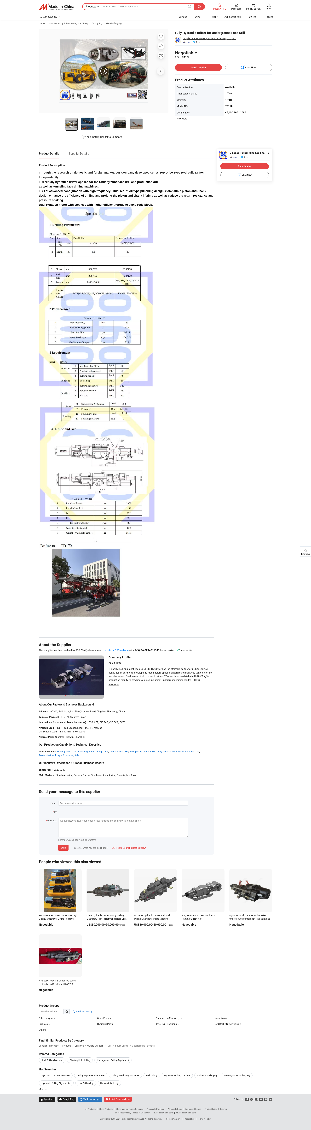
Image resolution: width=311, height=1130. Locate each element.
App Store (47, 1099)
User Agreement (173, 1119)
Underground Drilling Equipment (113, 1060)
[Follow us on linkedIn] (270, 1099)
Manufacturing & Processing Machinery (68, 23)
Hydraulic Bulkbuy (109, 1083)
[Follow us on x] (251, 1099)
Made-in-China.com (141, 1112)
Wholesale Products (155, 1109)
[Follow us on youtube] (261, 1099)
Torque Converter (64, 755)
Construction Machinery (168, 1018)
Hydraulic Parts (105, 1023)
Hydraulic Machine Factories (55, 1075)
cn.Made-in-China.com (186, 1112)
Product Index (211, 1109)
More (42, 1089)
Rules (270, 16)
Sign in (268, 8)
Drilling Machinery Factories (125, 1075)
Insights (223, 1109)
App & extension (233, 16)
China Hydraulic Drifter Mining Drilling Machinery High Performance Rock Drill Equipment (106, 919)
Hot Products (90, 1109)
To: (55, 811)
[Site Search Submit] (199, 6)
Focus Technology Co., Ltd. (133, 1119)
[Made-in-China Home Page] (56, 6)
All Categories (50, 16)
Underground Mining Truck (94, 751)
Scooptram (136, 751)
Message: (52, 820)
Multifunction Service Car (185, 751)
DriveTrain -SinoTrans (166, 1023)
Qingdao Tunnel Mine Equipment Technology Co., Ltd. (209, 38)
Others (42, 1029)
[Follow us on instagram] (256, 1099)
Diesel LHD (149, 751)
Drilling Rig (97, 23)
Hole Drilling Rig (85, 1083)
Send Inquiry (198, 67)
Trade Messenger (90, 1099)
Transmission (46, 755)
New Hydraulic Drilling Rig (237, 1075)
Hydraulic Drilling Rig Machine (56, 1083)
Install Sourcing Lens (119, 1099)
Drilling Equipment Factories (91, 1075)
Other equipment (47, 1018)
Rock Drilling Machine (52, 1060)
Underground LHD (118, 751)
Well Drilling (151, 1075)
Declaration (189, 1119)
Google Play (67, 1099)
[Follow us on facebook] (247, 1099)
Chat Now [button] (250, 67)
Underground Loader (68, 751)
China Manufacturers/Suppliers (129, 1109)
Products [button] (91, 6)
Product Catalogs (84, 1011)
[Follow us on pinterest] (265, 1099)
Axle (77, 755)
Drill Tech (43, 1023)
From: (54, 803)
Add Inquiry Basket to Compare (104, 137)
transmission (220, 1018)
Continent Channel (193, 1109)
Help (214, 16)
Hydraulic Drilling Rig (207, 1075)
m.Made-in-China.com (163, 1112)
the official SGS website (116, 650)
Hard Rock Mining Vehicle (226, 1023)
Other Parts (103, 1018)
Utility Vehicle (163, 751)
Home (42, 23)
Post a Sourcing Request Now (129, 847)
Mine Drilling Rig (114, 23)
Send (63, 847)
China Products (106, 1109)
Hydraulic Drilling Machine (177, 1075)
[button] (189, 6)
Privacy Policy (205, 1119)
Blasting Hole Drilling (80, 1060)
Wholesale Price (175, 1109)
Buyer (198, 16)
